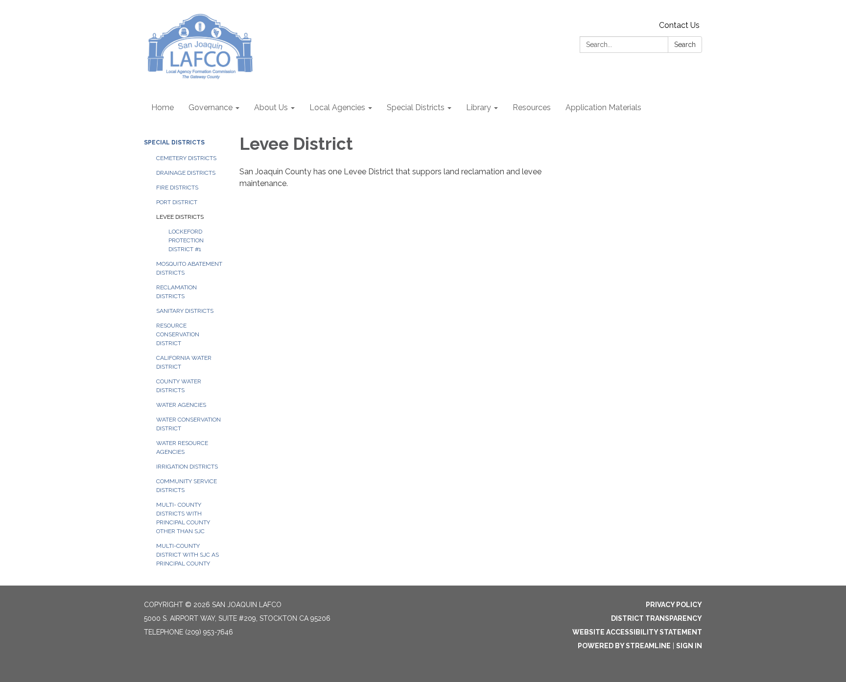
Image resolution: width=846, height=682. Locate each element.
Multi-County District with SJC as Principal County (187, 554)
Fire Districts (177, 187)
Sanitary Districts (184, 310)
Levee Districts (180, 216)
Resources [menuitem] (532, 107)
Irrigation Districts (187, 466)
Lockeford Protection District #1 (186, 240)
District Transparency (656, 618)
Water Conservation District (188, 424)
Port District (176, 202)
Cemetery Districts (186, 158)
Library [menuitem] (478, 107)
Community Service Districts (186, 486)
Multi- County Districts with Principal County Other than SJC (183, 518)
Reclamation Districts (176, 292)
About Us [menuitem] (271, 107)
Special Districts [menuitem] (416, 107)
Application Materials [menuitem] (603, 107)
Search (685, 44)
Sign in (689, 646)
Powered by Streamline (624, 646)
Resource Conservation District (177, 334)
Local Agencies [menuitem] (337, 107)
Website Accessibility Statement (637, 632)
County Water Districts (178, 386)
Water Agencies (181, 404)
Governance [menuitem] (210, 107)
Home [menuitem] (162, 107)
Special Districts (174, 142)
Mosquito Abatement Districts (189, 268)
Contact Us (679, 25)
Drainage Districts (185, 172)
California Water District (184, 362)
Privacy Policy (674, 605)
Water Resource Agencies (182, 447)
